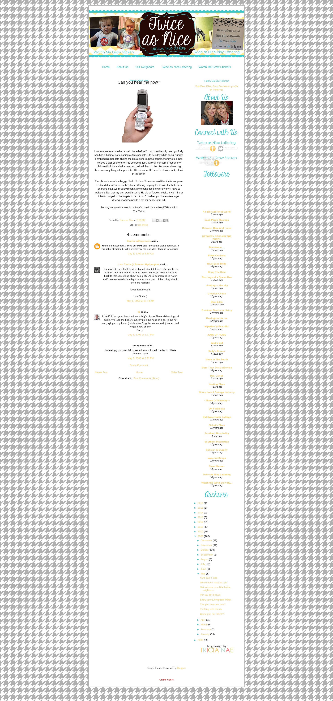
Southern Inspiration (216, 441)
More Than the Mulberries (217, 367)
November (207, 545)
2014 (201, 512)
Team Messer (216, 466)
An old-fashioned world (217, 211)
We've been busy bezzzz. (214, 582)
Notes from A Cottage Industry (217, 392)
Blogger (181, 668)
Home (106, 67)
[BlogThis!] (157, 220)
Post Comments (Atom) (146, 378)
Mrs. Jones (216, 375)
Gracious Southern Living (217, 310)
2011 (201, 526)
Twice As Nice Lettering (217, 474)
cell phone (143, 225)
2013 (201, 517)
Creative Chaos (217, 293)
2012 (201, 522)
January (205, 634)
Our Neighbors (144, 67)
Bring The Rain (217, 272)
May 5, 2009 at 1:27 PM (140, 334)
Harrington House (216, 318)
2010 (201, 531)
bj (139, 311)
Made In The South (217, 359)
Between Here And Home (216, 228)
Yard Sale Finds (208, 577)
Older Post (177, 372)
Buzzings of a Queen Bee (217, 277)
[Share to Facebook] (164, 220)
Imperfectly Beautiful (216, 326)
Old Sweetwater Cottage (217, 417)
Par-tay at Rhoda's (210, 594)
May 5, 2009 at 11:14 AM (140, 300)
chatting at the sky (217, 285)
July (203, 564)
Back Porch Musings (216, 219)
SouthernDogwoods (139, 241)
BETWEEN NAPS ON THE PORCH (216, 238)
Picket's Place (217, 425)
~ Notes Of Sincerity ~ (217, 400)
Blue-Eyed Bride (216, 263)
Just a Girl (217, 343)
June (204, 569)
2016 (201, 503)
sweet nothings (217, 458)
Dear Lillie (217, 302)
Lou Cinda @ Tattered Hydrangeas (138, 264)
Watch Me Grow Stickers (215, 67)
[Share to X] (160, 220)
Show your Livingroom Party (215, 599)
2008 (201, 640)
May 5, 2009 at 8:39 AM (140, 253)
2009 (201, 536)
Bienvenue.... (216, 247)
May (203, 573)
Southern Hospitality (216, 433)
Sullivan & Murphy (217, 449)
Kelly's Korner (216, 351)
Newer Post (101, 372)
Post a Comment (139, 365)
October (205, 549)
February (206, 629)
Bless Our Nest (217, 255)
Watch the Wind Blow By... (216, 482)
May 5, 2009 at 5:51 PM (140, 358)
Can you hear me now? (213, 604)
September (207, 554)
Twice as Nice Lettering (176, 67)
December (207, 540)
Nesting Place (217, 384)
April (203, 619)
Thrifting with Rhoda (211, 609)
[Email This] (154, 220)
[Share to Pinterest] (167, 220)
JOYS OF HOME (216, 334)
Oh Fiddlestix (217, 408)
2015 (201, 507)
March (204, 624)
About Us (123, 67)
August (205, 559)
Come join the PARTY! (212, 614)
